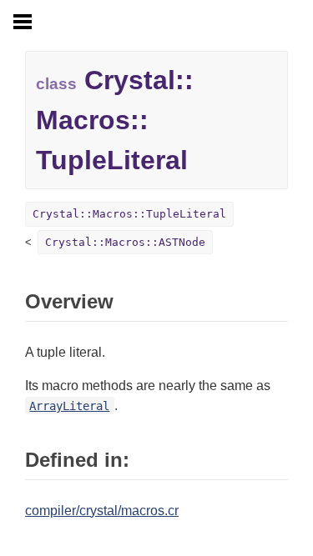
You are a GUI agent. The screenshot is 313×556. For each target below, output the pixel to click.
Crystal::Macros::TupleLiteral (129, 214)
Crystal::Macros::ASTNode (125, 242)
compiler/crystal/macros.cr (102, 510)
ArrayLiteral (69, 406)
